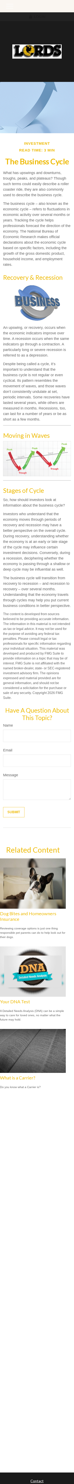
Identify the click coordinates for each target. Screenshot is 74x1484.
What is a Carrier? (17, 1077)
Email (7, 750)
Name (8, 725)
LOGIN (39, 17)
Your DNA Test (15, 1001)
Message (10, 775)
